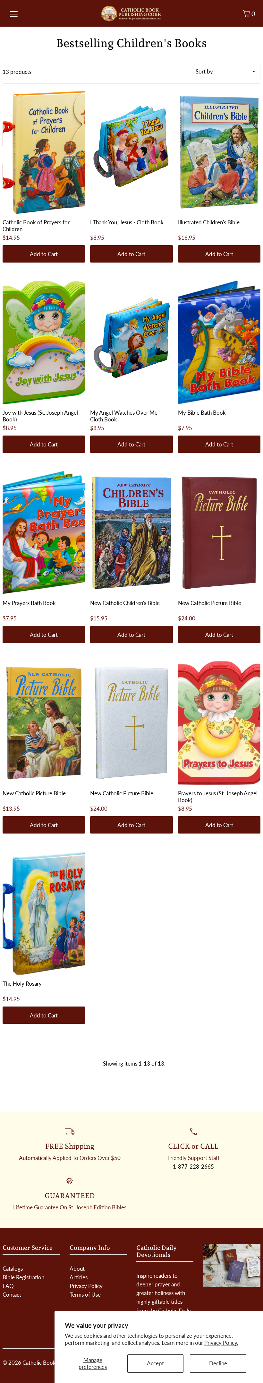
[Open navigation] (14, 13)
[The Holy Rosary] (44, 913)
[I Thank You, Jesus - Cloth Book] (131, 152)
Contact (12, 1294)
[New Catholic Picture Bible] (219, 533)
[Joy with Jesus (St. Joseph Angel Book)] (44, 342)
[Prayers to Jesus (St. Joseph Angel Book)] (219, 723)
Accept (155, 1363)
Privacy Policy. (221, 1342)
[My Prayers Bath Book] (44, 533)
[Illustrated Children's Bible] (219, 152)
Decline (218, 1363)
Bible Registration (23, 1277)
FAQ (8, 1286)
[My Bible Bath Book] (219, 342)
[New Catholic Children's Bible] (131, 533)
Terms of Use (85, 1294)
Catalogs (13, 1268)
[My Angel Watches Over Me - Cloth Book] (131, 342)
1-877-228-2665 (193, 1166)
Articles (79, 1277)
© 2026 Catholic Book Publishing (42, 1362)
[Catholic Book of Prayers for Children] (44, 152)
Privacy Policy (86, 1286)
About (77, 1268)
